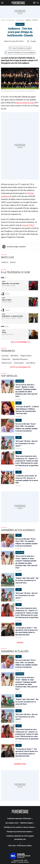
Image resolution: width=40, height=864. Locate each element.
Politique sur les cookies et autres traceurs (19, 827)
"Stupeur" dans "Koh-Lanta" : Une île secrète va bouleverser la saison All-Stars (27, 580)
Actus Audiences (20, 20)
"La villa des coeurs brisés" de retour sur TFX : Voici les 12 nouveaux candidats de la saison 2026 (26, 479)
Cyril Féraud (5, 356)
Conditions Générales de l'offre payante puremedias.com (20, 837)
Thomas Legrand (19, 363)
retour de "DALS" (28, 225)
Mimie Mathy (14, 356)
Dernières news (10, 20)
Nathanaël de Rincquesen (20, 359)
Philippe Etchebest (26, 356)
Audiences (5, 262)
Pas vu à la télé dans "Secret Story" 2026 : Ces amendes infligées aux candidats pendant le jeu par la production (26, 427)
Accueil (3, 20)
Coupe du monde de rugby (24, 103)
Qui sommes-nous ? (12, 823)
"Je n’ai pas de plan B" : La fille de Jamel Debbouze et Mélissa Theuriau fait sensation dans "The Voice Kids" (27, 410)
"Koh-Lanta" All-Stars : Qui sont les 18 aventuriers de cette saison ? (26, 443)
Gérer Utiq (11, 846)
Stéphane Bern (6, 359)
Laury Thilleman (30, 363)
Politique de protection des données (19, 832)
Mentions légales (27, 823)
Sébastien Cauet (6, 363)
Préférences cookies (24, 846)
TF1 (6, 277)
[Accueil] (18, 2)
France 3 (7, 310)
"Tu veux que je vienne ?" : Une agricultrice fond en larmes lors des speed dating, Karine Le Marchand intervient (26, 631)
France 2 (7, 294)
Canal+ (7, 326)
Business (13, 262)
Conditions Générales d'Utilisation (19, 819)
